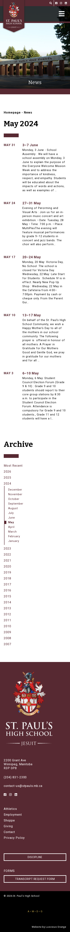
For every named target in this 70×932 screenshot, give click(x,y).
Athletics (10, 808)
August (13, 508)
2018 (7, 578)
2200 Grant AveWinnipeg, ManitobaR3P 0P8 (18, 764)
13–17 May (31, 315)
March (12, 531)
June (11, 517)
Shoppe (9, 820)
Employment (13, 814)
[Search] (51, 3)
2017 (7, 584)
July (11, 513)
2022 (7, 554)
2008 (7, 638)
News (28, 112)
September (15, 503)
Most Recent (13, 465)
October (13, 499)
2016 (7, 590)
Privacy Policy (14, 837)
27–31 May (31, 203)
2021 (7, 560)
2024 (7, 483)
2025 (7, 477)
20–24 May (31, 257)
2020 (7, 566)
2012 (7, 614)
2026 (7, 471)
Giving (8, 826)
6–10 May (30, 373)
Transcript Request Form (35, 878)
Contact (9, 832)
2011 (7, 620)
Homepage (12, 112)
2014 (7, 602)
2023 (7, 548)
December (15, 489)
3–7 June (30, 145)
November (15, 494)
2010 (7, 626)
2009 (7, 632)
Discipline (35, 857)
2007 (7, 644)
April (11, 527)
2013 (7, 608)
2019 (7, 572)
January (13, 541)
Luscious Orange (56, 926)
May (11, 522)
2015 (7, 596)
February (14, 536)
